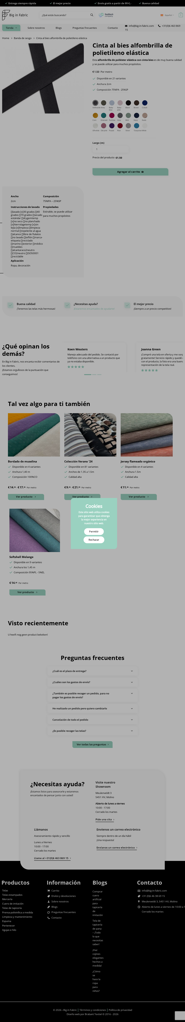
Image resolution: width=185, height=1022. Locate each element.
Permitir (94, 531)
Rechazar (94, 539)
